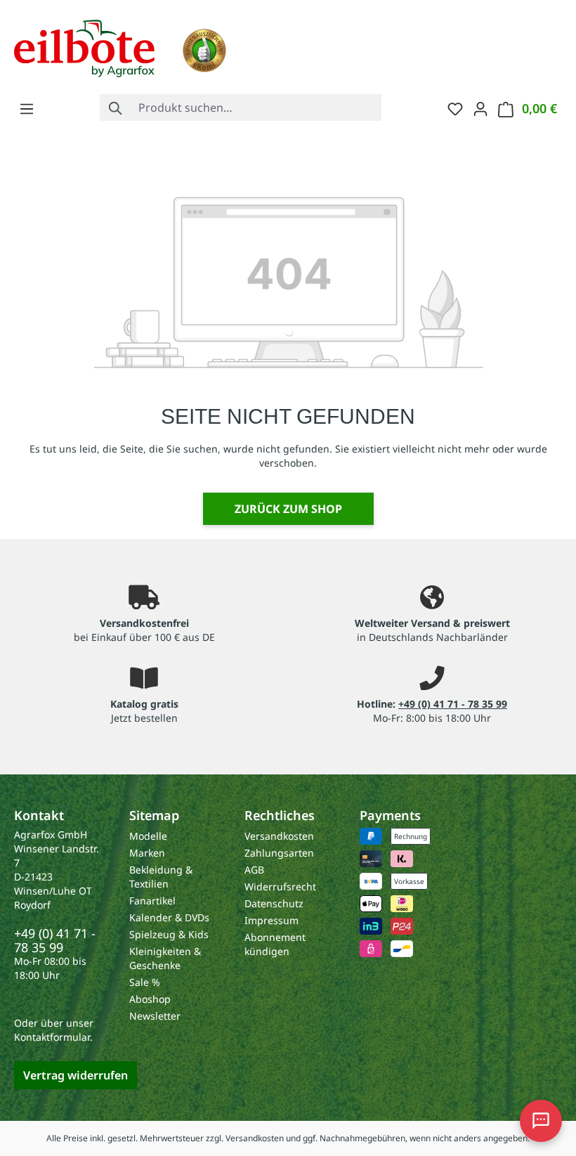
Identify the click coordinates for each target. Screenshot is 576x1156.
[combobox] (256, 107)
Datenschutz (273, 903)
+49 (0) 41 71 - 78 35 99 (452, 703)
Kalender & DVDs (169, 917)
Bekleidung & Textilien (160, 876)
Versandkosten (279, 836)
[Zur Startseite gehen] (84, 47)
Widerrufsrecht (280, 886)
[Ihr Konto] (480, 108)
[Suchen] (116, 107)
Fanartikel (152, 900)
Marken (147, 852)
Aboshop (150, 999)
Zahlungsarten (279, 852)
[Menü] (26, 108)
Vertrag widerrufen (75, 1075)
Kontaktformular (52, 1037)
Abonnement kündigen (275, 944)
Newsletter (155, 1015)
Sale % (144, 982)
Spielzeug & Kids (169, 934)
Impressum (271, 920)
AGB (254, 869)
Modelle (148, 836)
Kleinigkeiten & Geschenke (165, 958)
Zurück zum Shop (288, 509)
